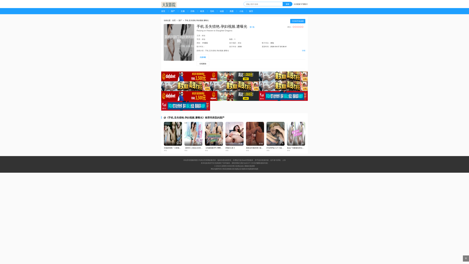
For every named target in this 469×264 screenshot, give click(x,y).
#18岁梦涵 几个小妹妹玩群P (277, 148)
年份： (233, 46)
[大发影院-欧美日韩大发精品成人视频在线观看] (169, 4)
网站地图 (214, 169)
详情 (303, 50)
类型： (199, 43)
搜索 (287, 4)
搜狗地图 (254, 169)
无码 (212, 11)
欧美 (202, 11)
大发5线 (203, 57)
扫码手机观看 (298, 21)
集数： (231, 39)
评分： (290, 27)
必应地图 (241, 169)
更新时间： (266, 46)
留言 (251, 11)
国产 (173, 11)
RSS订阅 (221, 169)
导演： (199, 39)
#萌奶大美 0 (230, 148)
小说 (241, 11)
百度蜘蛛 (227, 169)
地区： (233, 43)
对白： (266, 43)
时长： (201, 46)
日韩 (192, 11)
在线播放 (202, 63)
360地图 (248, 169)
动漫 (222, 11)
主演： (199, 35)
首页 (163, 11)
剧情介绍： (201, 50)
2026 (240, 46)
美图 (232, 11)
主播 (183, 11)
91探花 (205, 43)
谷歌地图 (234, 169)
